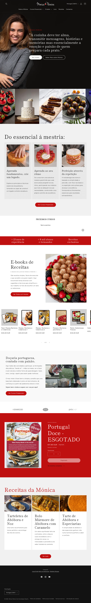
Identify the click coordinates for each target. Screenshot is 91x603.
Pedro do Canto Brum (44, 571)
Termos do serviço (60, 598)
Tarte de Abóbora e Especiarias (71, 519)
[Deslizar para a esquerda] (42, 342)
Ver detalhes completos (55, 466)
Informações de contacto (72, 598)
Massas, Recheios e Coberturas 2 (42, 329)
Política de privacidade (48, 598)
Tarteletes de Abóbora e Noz (17, 519)
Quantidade (51, 450)
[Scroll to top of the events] (83, 230)
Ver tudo (45, 556)
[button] (6, 4)
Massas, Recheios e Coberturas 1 (25, 329)
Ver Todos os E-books (20, 294)
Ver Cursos (35, 57)
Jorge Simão (35, 571)
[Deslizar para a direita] (49, 342)
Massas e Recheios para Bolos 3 (59, 329)
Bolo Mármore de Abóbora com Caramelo (45, 521)
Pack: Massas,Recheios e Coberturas (9, 329)
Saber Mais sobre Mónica (54, 57)
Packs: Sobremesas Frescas (77, 329)
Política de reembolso (35, 598)
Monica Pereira (12, 599)
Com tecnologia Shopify (22, 599)
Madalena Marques (54, 571)
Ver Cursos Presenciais (45, 204)
